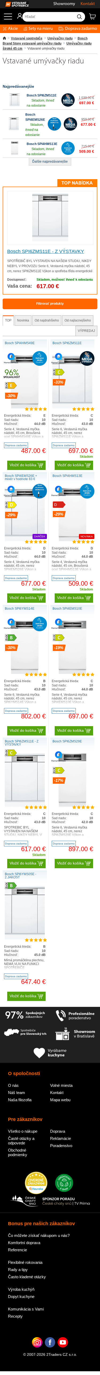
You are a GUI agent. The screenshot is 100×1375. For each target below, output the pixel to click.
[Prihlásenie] (17, 18)
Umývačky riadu (60, 38)
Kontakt (88, 4)
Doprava (57, 1131)
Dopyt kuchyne (21, 1296)
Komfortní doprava (24, 1242)
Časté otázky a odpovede (21, 1140)
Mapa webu (60, 1099)
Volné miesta (61, 1085)
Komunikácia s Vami (26, 1309)
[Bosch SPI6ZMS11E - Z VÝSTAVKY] (50, 240)
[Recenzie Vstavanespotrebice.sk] (36, 1183)
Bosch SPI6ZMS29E (67, 741)
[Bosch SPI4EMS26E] (14, 129)
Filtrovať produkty (50, 303)
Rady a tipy (18, 1269)
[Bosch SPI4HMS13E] (14, 154)
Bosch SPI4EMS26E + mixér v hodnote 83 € (21, 477)
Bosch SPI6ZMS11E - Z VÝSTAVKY (45, 251)
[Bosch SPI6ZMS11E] (14, 105)
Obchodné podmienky (17, 1152)
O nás (13, 1085)
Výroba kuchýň (21, 1289)
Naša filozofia (19, 1099)
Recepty (15, 1316)
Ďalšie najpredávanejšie (50, 161)
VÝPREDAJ (86, 331)
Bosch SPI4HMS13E (42, 144)
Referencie (17, 1250)
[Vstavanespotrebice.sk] (14, 4)
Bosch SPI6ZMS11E (42, 95)
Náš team (16, 1092)
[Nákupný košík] (94, 19)
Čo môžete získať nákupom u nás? (39, 1235)
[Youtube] (63, 1350)
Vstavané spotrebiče (26, 38)
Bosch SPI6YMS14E (19, 608)
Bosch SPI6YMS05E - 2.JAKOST (20, 875)
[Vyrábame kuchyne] (50, 1053)
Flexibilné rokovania (25, 1262)
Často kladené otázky (27, 1277)
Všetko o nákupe (22, 1131)
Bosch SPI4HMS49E (20, 343)
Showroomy (64, 4)
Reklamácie (60, 1138)
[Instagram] (37, 1350)
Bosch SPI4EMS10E (67, 608)
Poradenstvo (61, 1145)
